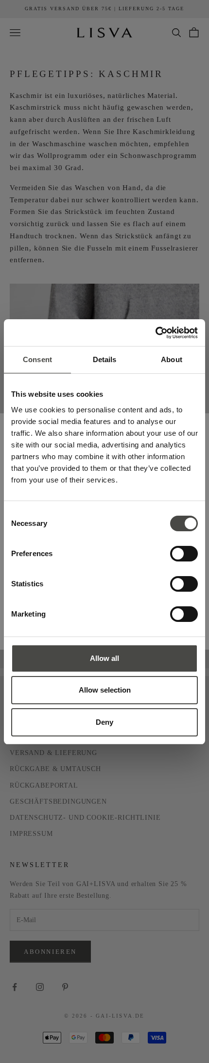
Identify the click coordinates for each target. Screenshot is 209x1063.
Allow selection (105, 690)
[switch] (184, 553)
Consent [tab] (37, 359)
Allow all (104, 658)
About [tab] (171, 359)
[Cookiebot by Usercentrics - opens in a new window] (155, 333)
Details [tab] (105, 359)
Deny (104, 722)
